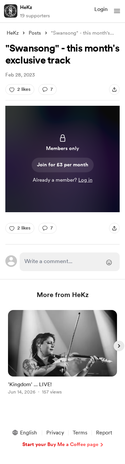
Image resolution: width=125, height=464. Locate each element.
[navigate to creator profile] (10, 11)
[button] (117, 11)
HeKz (26, 7)
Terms (80, 432)
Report (104, 432)
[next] (119, 346)
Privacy (55, 432)
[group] (62, 356)
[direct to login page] (70, 261)
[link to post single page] (62, 353)
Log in (85, 180)
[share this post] (114, 89)
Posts (35, 33)
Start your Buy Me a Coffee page (60, 444)
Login (101, 9)
